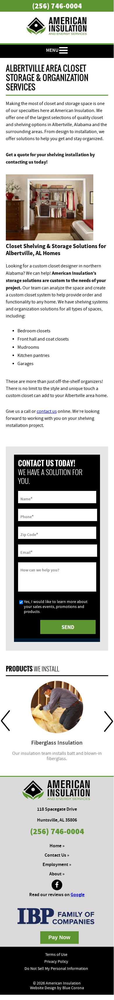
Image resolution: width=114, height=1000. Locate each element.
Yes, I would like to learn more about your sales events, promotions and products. (55, 606)
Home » (57, 846)
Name (26, 498)
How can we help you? (39, 570)
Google (78, 895)
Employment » (57, 865)
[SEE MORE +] (57, 707)
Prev (5, 721)
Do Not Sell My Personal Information (56, 968)
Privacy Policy (56, 961)
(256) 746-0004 (57, 6)
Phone (27, 516)
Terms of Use (56, 954)
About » (56, 874)
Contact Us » (57, 855)
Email (26, 552)
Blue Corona (73, 988)
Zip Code (29, 534)
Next (108, 721)
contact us (47, 411)
